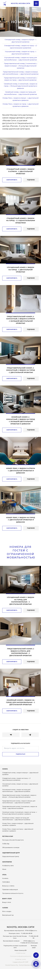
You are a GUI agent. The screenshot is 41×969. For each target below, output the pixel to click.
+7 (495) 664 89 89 (26, 933)
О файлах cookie (20, 959)
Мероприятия (7, 862)
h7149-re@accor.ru (29, 941)
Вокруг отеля (7, 898)
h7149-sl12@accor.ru (31, 930)
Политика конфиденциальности (20, 956)
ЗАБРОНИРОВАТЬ (11, 180)
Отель (4, 874)
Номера (5, 769)
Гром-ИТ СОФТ (23, 962)
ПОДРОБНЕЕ (31, 180)
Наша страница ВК (20, 950)
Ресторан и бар (7, 836)
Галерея (5, 908)
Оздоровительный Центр (11, 853)
